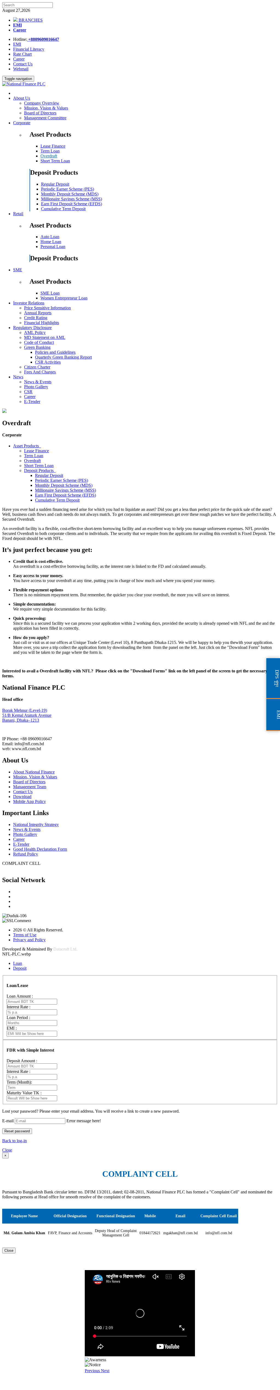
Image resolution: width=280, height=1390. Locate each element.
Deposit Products (40, 470)
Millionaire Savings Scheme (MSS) (71, 199)
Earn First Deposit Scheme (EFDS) (71, 204)
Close (7, 1150)
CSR (28, 391)
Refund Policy (25, 854)
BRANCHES (30, 20)
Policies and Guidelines (55, 352)
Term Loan (50, 151)
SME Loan (50, 293)
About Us (21, 98)
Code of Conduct (39, 342)
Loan (17, 963)
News (18, 377)
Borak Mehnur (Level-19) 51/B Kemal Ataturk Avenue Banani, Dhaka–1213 (26, 715)
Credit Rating (35, 317)
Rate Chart (22, 54)
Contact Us (23, 64)
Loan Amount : (20, 996)
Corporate (21, 122)
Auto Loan (49, 236)
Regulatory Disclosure (32, 327)
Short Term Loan (55, 161)
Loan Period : (18, 1017)
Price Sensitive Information (47, 308)
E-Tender (32, 401)
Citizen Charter (37, 367)
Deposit (20, 968)
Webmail (20, 69)
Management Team (29, 786)
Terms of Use (24, 935)
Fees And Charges (40, 372)
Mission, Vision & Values (46, 108)
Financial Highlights (41, 322)
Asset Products (27, 446)
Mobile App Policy (29, 801)
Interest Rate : (18, 1007)
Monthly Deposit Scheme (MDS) (69, 194)
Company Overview (41, 103)
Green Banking (37, 347)
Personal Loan (52, 246)
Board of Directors (40, 113)
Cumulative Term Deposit (63, 208)
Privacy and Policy (29, 939)
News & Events (37, 381)
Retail (18, 213)
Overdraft (48, 156)
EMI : (12, 1028)
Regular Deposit (55, 184)
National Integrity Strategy (36, 824)
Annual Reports (37, 312)
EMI (17, 25)
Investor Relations (28, 303)
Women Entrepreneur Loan (64, 298)
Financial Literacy (28, 49)
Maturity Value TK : (24, 1092)
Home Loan (50, 241)
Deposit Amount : (22, 1060)
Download (22, 796)
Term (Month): (19, 1082)
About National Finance (34, 772)
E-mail (8, 1120)
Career (19, 30)
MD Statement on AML (44, 337)
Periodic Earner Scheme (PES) (67, 189)
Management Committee (45, 118)
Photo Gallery (36, 386)
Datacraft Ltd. (65, 949)
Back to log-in (14, 1140)
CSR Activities (48, 362)
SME (17, 269)
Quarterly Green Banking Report (63, 357)
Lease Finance (52, 146)
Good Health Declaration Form (40, 849)
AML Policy (35, 332)
